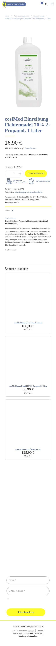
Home (7, 16)
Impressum (28, 633)
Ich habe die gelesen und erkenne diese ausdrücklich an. (26, 600)
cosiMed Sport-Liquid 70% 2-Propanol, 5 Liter (28, 386)
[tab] (28, 218)
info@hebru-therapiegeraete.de (28, 525)
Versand (40, 631)
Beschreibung (10, 218)
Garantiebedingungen (26, 631)
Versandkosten (30, 148)
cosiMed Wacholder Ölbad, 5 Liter (28, 323)
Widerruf (38, 633)
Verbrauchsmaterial (21, 16)
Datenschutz (17, 633)
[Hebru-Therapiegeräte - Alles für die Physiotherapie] (14, 4)
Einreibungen (39, 16)
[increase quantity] (20, 174)
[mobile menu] (52, 4)
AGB (13, 631)
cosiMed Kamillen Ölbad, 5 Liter (28, 449)
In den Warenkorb (36, 173)
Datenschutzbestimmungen (30, 599)
